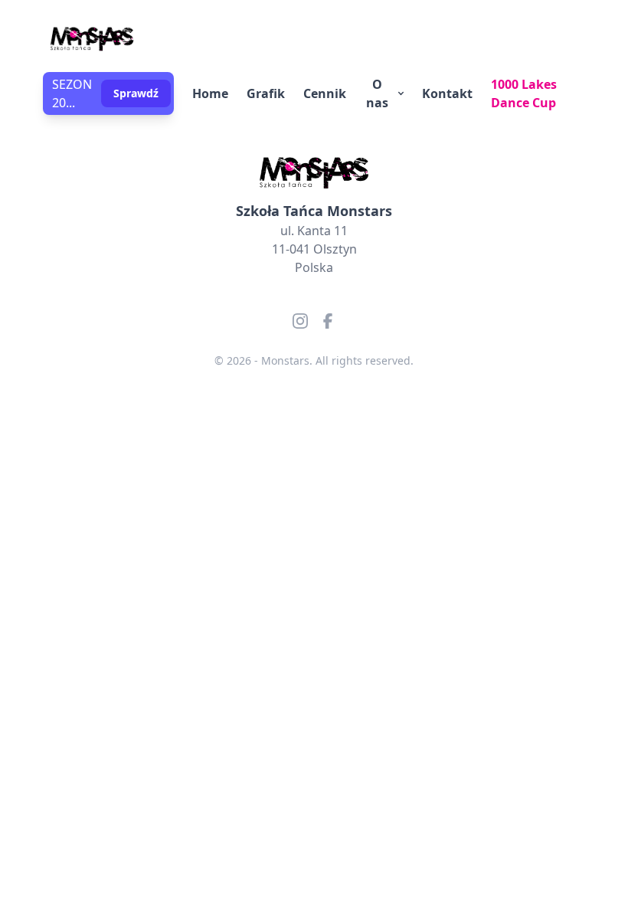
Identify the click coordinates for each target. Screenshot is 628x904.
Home (210, 93)
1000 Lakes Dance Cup (524, 93)
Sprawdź (136, 93)
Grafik (266, 93)
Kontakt (447, 93)
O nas (377, 93)
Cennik (324, 93)
